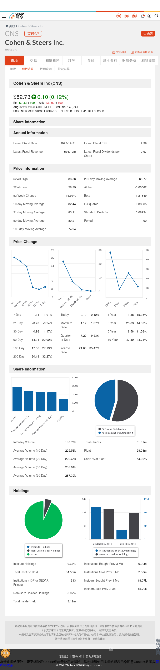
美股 (12, 26)
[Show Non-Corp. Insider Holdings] (44, 550)
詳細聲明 (134, 634)
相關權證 (53, 60)
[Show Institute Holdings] (39, 546)
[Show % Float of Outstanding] (113, 429)
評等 (71, 60)
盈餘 (91, 60)
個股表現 (28, 69)
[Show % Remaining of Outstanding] (116, 432)
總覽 (13, 69)
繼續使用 (158, 647)
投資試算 (64, 69)
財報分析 (129, 60)
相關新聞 (148, 60)
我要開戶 (33, 33)
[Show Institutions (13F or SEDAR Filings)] (116, 550)
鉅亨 (16, 16)
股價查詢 (46, 69)
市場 (14, 60)
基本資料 (110, 60)
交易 (33, 60)
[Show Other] (32, 554)
